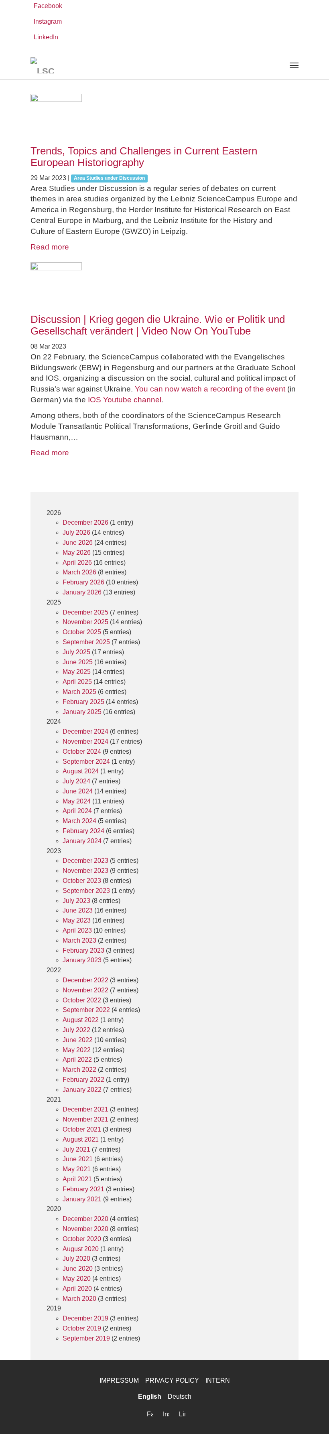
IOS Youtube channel (124, 400)
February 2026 (83, 582)
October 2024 (82, 751)
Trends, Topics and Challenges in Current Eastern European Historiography (143, 156)
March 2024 (79, 820)
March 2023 (79, 940)
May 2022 (77, 1050)
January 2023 (82, 960)
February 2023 (83, 950)
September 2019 (86, 1338)
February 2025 (83, 701)
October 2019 (82, 1328)
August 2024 (81, 771)
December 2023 (85, 860)
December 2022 (85, 980)
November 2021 (85, 1119)
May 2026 (77, 552)
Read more (49, 247)
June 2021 (78, 1159)
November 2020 (85, 1228)
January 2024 (82, 841)
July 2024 (76, 781)
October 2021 (82, 1129)
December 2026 (85, 522)
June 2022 (78, 1039)
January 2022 (82, 1089)
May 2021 (77, 1169)
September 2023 (86, 890)
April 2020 (77, 1288)
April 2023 (77, 930)
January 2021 (82, 1199)
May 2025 (77, 671)
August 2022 (81, 1019)
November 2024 (85, 741)
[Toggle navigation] (294, 65)
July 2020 (76, 1258)
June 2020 (78, 1268)
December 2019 (85, 1318)
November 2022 (85, 990)
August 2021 (81, 1139)
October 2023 (82, 880)
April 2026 (77, 562)
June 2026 (78, 542)
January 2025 (82, 711)
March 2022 (79, 1069)
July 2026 (76, 532)
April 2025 (77, 681)
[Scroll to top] (311, 1416)
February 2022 (83, 1079)
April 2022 (77, 1059)
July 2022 (76, 1029)
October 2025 (82, 632)
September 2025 (86, 642)
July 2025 (76, 652)
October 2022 (82, 1000)
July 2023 (76, 900)
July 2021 (76, 1149)
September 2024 (86, 761)
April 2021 (77, 1179)
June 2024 (78, 791)
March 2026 (79, 572)
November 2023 (85, 870)
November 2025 (85, 622)
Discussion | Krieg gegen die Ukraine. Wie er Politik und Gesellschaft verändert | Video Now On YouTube (157, 325)
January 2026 (82, 592)
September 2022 (86, 1009)
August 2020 (81, 1248)
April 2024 (77, 810)
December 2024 (85, 731)
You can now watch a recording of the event (210, 389)
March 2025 (79, 691)
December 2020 (85, 1218)
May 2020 (77, 1278)
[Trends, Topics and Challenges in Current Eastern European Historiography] (164, 119)
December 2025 (85, 612)
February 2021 (83, 1189)
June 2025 (78, 662)
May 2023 (77, 920)
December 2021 (85, 1109)
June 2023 (78, 910)
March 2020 (79, 1298)
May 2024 (77, 801)
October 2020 (82, 1238)
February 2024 (83, 831)
